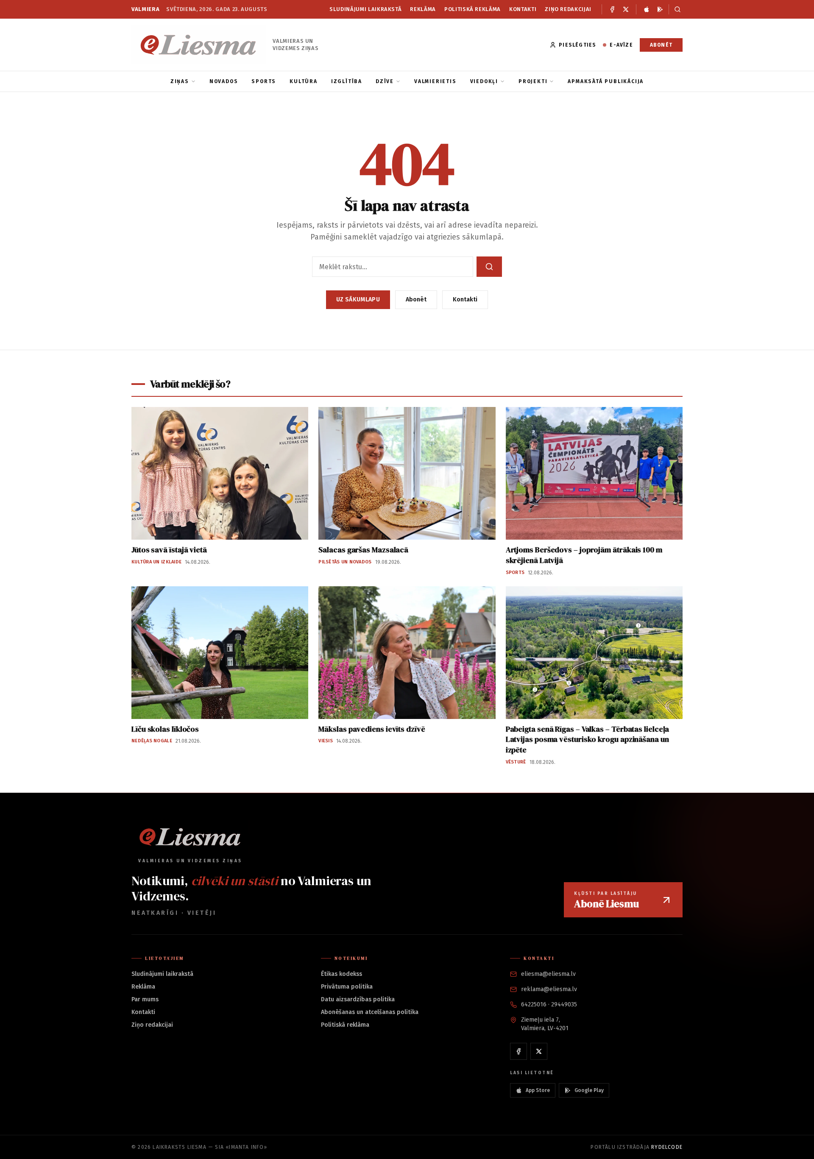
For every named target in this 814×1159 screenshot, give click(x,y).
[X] (626, 9)
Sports (263, 81)
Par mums (145, 999)
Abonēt (661, 45)
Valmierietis (435, 81)
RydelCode (667, 1147)
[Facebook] (612, 9)
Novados (223, 81)
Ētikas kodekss (341, 974)
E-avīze (621, 45)
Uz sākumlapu (358, 299)
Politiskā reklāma (472, 9)
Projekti (533, 81)
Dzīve (385, 81)
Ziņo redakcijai (568, 9)
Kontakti (522, 9)
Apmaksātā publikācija (606, 81)
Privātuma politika (347, 986)
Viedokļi (484, 81)
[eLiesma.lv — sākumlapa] (198, 44)
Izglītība (346, 81)
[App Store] (646, 9)
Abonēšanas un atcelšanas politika (369, 1012)
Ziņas (179, 81)
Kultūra (304, 81)
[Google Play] (660, 9)
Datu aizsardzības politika (358, 999)
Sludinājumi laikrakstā (365, 9)
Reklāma (423, 9)
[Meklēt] (676, 9)
